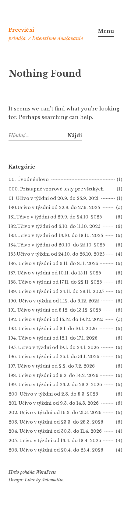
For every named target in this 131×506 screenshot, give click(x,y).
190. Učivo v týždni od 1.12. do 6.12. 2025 (54, 301)
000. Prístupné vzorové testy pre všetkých (56, 189)
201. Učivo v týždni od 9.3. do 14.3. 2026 (54, 403)
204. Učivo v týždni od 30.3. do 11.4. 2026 (55, 431)
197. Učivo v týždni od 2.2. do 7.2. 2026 (52, 366)
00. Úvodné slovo (29, 179)
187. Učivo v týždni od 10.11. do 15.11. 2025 (55, 273)
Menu (106, 31)
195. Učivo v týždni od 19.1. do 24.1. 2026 (54, 347)
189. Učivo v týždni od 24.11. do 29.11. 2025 (56, 291)
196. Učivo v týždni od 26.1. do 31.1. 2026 (54, 356)
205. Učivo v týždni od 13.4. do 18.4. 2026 (55, 440)
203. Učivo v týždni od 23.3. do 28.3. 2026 (56, 422)
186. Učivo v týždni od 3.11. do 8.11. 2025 (53, 263)
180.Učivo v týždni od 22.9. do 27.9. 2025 (54, 207)
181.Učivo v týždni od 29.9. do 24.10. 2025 (55, 217)
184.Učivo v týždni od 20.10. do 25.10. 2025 (57, 245)
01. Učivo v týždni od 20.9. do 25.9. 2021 (54, 198)
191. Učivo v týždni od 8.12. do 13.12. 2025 (55, 310)
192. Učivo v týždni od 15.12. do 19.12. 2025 (56, 319)
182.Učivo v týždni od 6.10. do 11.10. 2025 (54, 226)
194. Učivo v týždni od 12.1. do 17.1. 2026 (53, 338)
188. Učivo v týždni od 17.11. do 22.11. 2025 (55, 282)
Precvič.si (21, 30)
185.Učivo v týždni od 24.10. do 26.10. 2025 (56, 254)
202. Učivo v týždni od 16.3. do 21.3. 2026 (55, 412)
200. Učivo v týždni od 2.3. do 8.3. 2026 (53, 394)
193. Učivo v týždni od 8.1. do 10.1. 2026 (53, 328)
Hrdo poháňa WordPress (32, 472)
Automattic (52, 480)
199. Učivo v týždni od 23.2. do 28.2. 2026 (55, 384)
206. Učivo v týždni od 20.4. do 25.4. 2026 (56, 450)
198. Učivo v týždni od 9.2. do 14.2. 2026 (53, 375)
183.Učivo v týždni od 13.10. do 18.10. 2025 (56, 235)
